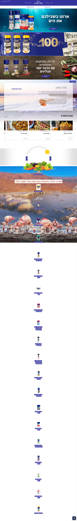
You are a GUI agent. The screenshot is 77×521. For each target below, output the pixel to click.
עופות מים (47, 2)
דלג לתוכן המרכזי (4, 1)
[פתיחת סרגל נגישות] (74, 518)
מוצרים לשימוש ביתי (47, 7)
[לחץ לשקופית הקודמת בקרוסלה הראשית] (72, 49)
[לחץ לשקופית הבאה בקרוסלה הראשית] (5, 49)
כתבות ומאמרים (67, 115)
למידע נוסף (53, 28)
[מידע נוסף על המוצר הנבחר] (47, 152)
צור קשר (26, 2)
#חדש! (71, 131)
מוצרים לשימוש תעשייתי (30, 7)
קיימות (30, 2)
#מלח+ (64, 131)
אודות (51, 2)
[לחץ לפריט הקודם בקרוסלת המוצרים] (27, 158)
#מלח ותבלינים (67, 131)
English (5, 0)
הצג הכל (5, 116)
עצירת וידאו (73, 81)
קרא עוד (64, 106)
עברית (9, 0)
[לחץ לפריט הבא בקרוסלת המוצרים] (50, 158)
